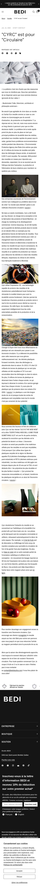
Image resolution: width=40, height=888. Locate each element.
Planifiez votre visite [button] (8, 760)
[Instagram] (14, 765)
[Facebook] (3, 53)
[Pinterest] (12, 53)
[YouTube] (19, 765)
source (27, 207)
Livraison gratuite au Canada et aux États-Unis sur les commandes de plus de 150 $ (20, 4)
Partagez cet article (10, 49)
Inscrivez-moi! (30, 804)
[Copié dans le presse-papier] (20, 53)
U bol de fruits (29, 540)
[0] (36, 12)
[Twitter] (9, 765)
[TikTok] (30, 765)
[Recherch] (33, 12)
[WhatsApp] (16, 53)
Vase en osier (9, 552)
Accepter (19, 871)
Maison (3, 18)
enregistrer (23, 635)
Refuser (19, 876)
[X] (7, 53)
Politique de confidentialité (13, 865)
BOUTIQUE (7, 733)
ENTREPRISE (8, 726)
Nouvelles (9, 18)
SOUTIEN (6, 741)
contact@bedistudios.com (13, 670)
